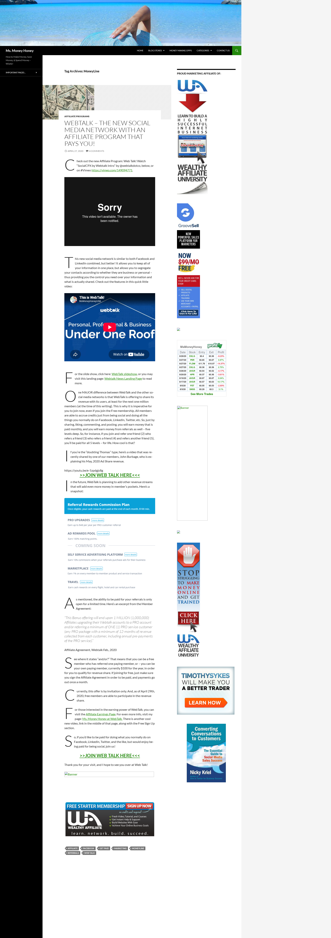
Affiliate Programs (76, 116)
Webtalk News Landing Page (123, 378)
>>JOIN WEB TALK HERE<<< (110, 475)
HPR (192, 374)
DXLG (192, 356)
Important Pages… (16, 72)
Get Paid (104, 848)
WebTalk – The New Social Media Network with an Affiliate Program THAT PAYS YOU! (107, 133)
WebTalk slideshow (124, 374)
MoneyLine (138, 848)
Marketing (120, 848)
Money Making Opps (181, 50)
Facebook (88, 848)
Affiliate (73, 848)
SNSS (192, 389)
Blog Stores (155, 50)
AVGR (192, 370)
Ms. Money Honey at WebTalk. (102, 718)
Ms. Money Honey (20, 50)
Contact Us (223, 50)
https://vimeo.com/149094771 (112, 170)
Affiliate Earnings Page (101, 714)
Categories (203, 50)
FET (192, 385)
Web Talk (89, 853)
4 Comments (96, 151)
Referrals (73, 853)
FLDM (192, 363)
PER (192, 359)
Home (140, 50)
